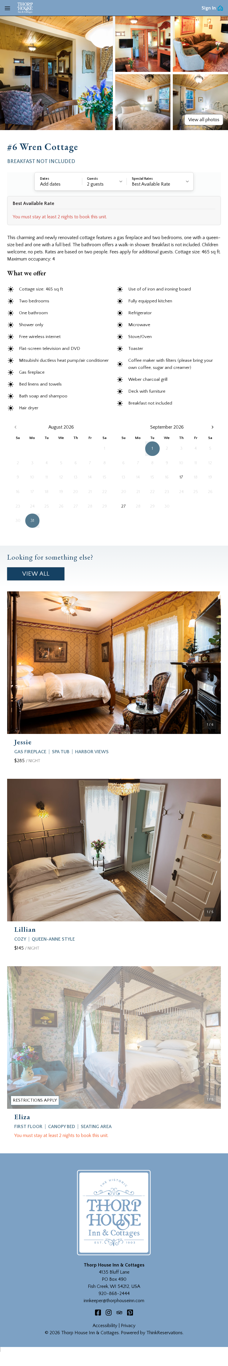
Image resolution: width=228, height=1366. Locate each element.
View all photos (203, 119)
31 (32, 520)
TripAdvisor (119, 1313)
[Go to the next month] (212, 427)
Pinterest (130, 1313)
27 (123, 506)
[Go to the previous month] (15, 427)
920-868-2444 (114, 1293)
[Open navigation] (7, 8)
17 (181, 477)
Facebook (98, 1313)
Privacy (128, 1325)
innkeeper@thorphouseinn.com (114, 1300)
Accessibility (105, 1325)
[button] (58, 181)
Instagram (109, 1313)
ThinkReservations (164, 1332)
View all (36, 574)
